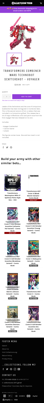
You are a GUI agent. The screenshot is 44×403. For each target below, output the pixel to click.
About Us (5, 349)
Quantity (5, 92)
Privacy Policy (7, 359)
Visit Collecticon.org (9, 352)
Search (4, 346)
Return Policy (7, 355)
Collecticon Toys (12, 392)
